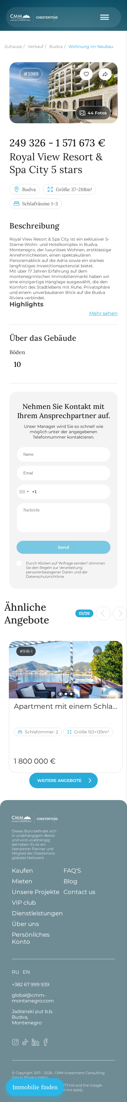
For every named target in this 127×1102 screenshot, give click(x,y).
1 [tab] (60, 694)
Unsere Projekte (35, 891)
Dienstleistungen (37, 913)
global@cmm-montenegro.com (33, 998)
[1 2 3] (66, 669)
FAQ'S (72, 870)
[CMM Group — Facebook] (45, 1044)
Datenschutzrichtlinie (45, 576)
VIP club (24, 902)
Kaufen (22, 870)
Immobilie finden (35, 1087)
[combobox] (23, 491)
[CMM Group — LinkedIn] (35, 1044)
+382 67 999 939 (30, 984)
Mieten (22, 881)
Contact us (79, 891)
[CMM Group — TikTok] (25, 1044)
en (26, 972)
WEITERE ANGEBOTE (59, 780)
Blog (70, 881)
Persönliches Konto (31, 938)
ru (15, 972)
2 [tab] (66, 694)
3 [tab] (71, 694)
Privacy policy (36, 1077)
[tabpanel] (66, 669)
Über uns (25, 923)
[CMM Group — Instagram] (15, 1044)
